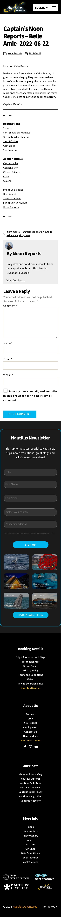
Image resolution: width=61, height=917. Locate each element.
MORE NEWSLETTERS (30, 615)
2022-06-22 (35, 53)
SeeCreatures (30, 857)
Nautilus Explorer (30, 779)
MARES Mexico (30, 862)
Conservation (10, 168)
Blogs (30, 827)
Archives (8, 216)
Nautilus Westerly (30, 801)
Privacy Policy (30, 670)
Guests (7, 181)
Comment (10, 306)
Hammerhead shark (31, 232)
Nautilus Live (30, 736)
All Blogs (8, 115)
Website (8, 375)
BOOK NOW (41, 8)
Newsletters (30, 831)
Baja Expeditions (30, 853)
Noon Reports (15, 53)
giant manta (13, 232)
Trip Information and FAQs (30, 657)
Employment (30, 727)
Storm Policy (30, 666)
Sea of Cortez (10, 141)
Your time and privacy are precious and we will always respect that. (29, 533)
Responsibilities (30, 662)
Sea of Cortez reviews (15, 203)
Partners (30, 714)
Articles (30, 844)
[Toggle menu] (54, 7)
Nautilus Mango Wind (30, 796)
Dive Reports (10, 194)
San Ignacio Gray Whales (16, 132)
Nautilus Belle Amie (30, 783)
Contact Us (30, 732)
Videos (30, 840)
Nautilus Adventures (25, 907)
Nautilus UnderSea (30, 787)
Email (7, 359)
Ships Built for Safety (30, 774)
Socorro (7, 128)
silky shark (24, 235)
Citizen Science (11, 172)
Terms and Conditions (30, 675)
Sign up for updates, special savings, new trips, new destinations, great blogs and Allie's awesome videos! (30, 453)
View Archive (16, 281)
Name (8, 343)
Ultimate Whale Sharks (16, 137)
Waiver (30, 679)
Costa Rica (9, 146)
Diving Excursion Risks (30, 683)
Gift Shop (30, 849)
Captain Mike (10, 163)
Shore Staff (30, 723)
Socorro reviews (12, 198)
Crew (6, 176)
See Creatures (11, 150)
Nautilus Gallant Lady (30, 792)
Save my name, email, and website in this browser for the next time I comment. (30, 395)
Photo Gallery (30, 835)
